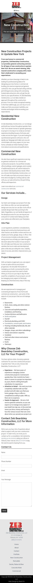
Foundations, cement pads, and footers (18, 323)
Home (16, 544)
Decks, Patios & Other (16, 564)
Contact (16, 551)
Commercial (16, 571)
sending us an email (7, 438)
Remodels (16, 561)
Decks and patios (10, 316)
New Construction (16, 558)
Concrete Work (17, 568)
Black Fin (22, 581)
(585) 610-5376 (20, 441)
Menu (17, 10)
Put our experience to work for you (17, 32)
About (17, 548)
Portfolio (16, 554)
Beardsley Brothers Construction (16, 4)
